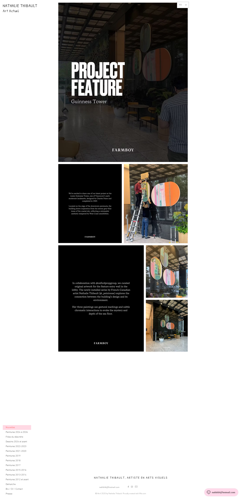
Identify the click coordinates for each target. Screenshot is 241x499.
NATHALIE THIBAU (18, 5)
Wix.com (142, 493)
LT (35, 5)
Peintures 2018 (13, 460)
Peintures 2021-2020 (16, 451)
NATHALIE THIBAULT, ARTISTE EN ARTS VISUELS (131, 477)
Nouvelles (10, 427)
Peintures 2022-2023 (16, 446)
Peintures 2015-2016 (16, 470)
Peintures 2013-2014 (16, 474)
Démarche (11, 484)
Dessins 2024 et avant (16, 441)
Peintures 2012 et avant (17, 479)
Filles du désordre (14, 437)
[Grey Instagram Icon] (132, 486)
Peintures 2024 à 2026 (17, 432)
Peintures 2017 (13, 465)
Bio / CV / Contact (14, 489)
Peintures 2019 (13, 456)
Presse (9, 493)
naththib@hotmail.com (109, 487)
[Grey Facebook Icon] (128, 486)
